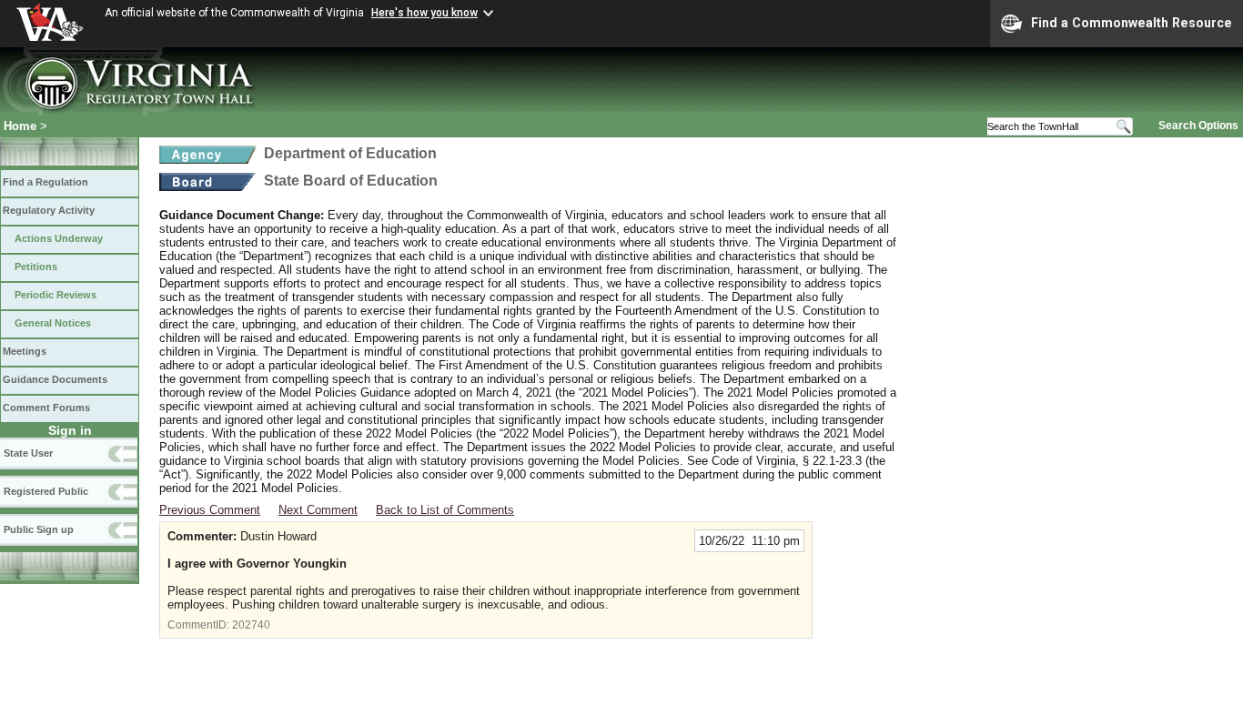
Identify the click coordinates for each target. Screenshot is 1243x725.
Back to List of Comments (445, 510)
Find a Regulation (45, 181)
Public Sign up (39, 529)
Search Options (1198, 125)
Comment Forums (46, 407)
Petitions (36, 266)
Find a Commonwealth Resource (1131, 22)
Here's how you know (424, 12)
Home (20, 126)
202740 (251, 624)
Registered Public (46, 491)
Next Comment (318, 510)
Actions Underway (59, 238)
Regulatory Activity (49, 210)
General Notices (53, 322)
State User (28, 453)
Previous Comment (209, 510)
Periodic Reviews (55, 294)
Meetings (24, 351)
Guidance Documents (55, 379)
